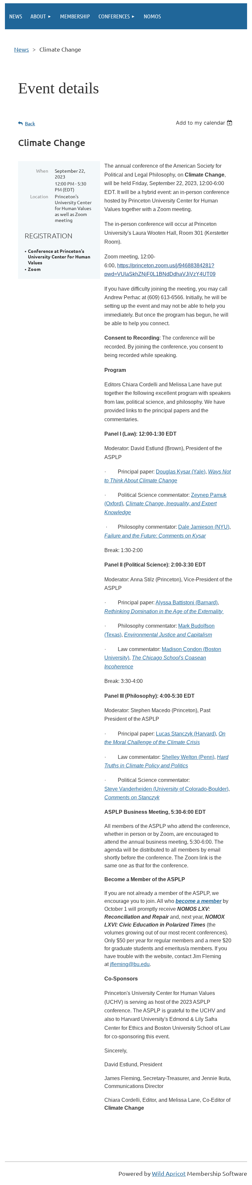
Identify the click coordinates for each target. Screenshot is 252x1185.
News (21, 49)
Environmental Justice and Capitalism (168, 635)
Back (30, 123)
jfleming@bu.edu (130, 964)
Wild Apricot (169, 1173)
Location (39, 196)
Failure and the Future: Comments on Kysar (155, 536)
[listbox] (205, 123)
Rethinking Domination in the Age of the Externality (164, 611)
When (42, 171)
